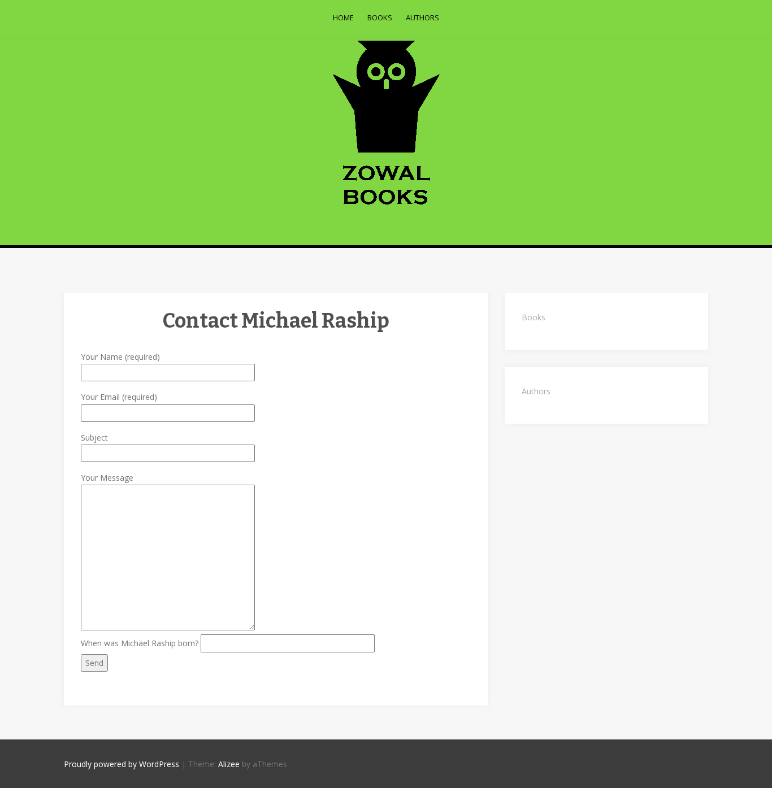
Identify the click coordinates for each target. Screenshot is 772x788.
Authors (422, 17)
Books (379, 17)
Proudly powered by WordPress (121, 764)
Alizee (229, 764)
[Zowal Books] (386, 122)
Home (343, 17)
